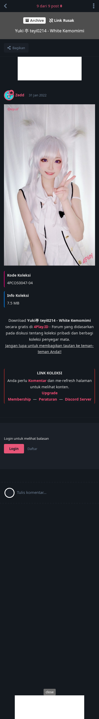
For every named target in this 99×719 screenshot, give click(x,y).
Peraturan (48, 399)
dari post (48, 5)
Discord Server (78, 399)
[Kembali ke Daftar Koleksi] (5, 6)
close (50, 692)
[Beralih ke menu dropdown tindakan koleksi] (93, 6)
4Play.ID (41, 326)
